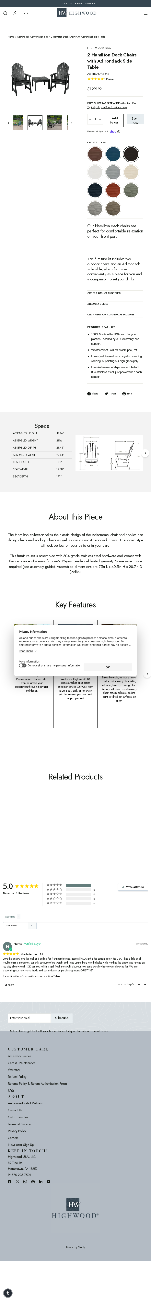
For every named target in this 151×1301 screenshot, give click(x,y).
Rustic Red (113, 190)
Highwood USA (99, 48)
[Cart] (25, 13)
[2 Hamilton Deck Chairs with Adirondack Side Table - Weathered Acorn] (10, 817)
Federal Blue (95, 190)
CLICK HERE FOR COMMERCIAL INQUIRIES (110, 314)
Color (96, 142)
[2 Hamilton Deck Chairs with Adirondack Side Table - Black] (20, 817)
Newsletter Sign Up (21, 1144)
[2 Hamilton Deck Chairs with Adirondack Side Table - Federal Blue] (15, 821)
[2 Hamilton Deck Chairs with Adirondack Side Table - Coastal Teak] (30, 817)
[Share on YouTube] (48, 1181)
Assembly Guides (19, 1056)
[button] (140, 984)
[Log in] (15, 13)
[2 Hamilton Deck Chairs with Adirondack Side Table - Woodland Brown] (10, 825)
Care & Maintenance (22, 1063)
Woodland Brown (113, 208)
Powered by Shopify (75, 1247)
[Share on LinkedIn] (41, 1181)
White (95, 172)
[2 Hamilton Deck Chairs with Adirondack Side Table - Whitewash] (10, 821)
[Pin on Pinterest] (33, 1181)
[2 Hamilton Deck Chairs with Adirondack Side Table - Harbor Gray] (30, 821)
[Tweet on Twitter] (17, 1181)
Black (131, 154)
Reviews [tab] (10, 917)
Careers (13, 1137)
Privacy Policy (17, 1131)
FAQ (11, 1090)
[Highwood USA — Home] (77, 13)
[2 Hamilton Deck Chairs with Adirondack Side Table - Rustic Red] (20, 821)
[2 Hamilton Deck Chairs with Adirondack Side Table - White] (25, 817)
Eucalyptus (131, 190)
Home (11, 37)
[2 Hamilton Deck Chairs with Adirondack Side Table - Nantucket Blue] (15, 817)
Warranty (14, 1069)
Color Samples (18, 1117)
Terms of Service (19, 1124)
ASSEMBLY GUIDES (97, 304)
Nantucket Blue (113, 154)
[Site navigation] (146, 13)
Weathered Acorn (95, 154)
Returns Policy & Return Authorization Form (37, 1083)
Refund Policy (17, 1076)
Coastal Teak (113, 172)
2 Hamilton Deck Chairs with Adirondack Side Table (31, 976)
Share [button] (11, 985)
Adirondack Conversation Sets (32, 37)
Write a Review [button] (135, 887)
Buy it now (135, 120)
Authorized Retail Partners (25, 1103)
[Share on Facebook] (9, 1181)
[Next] (145, 453)
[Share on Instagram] (25, 1181)
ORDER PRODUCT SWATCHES (103, 293)
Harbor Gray (95, 208)
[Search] (5, 13)
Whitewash (131, 172)
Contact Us (15, 1110)
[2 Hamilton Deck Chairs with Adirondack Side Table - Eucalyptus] (25, 821)
